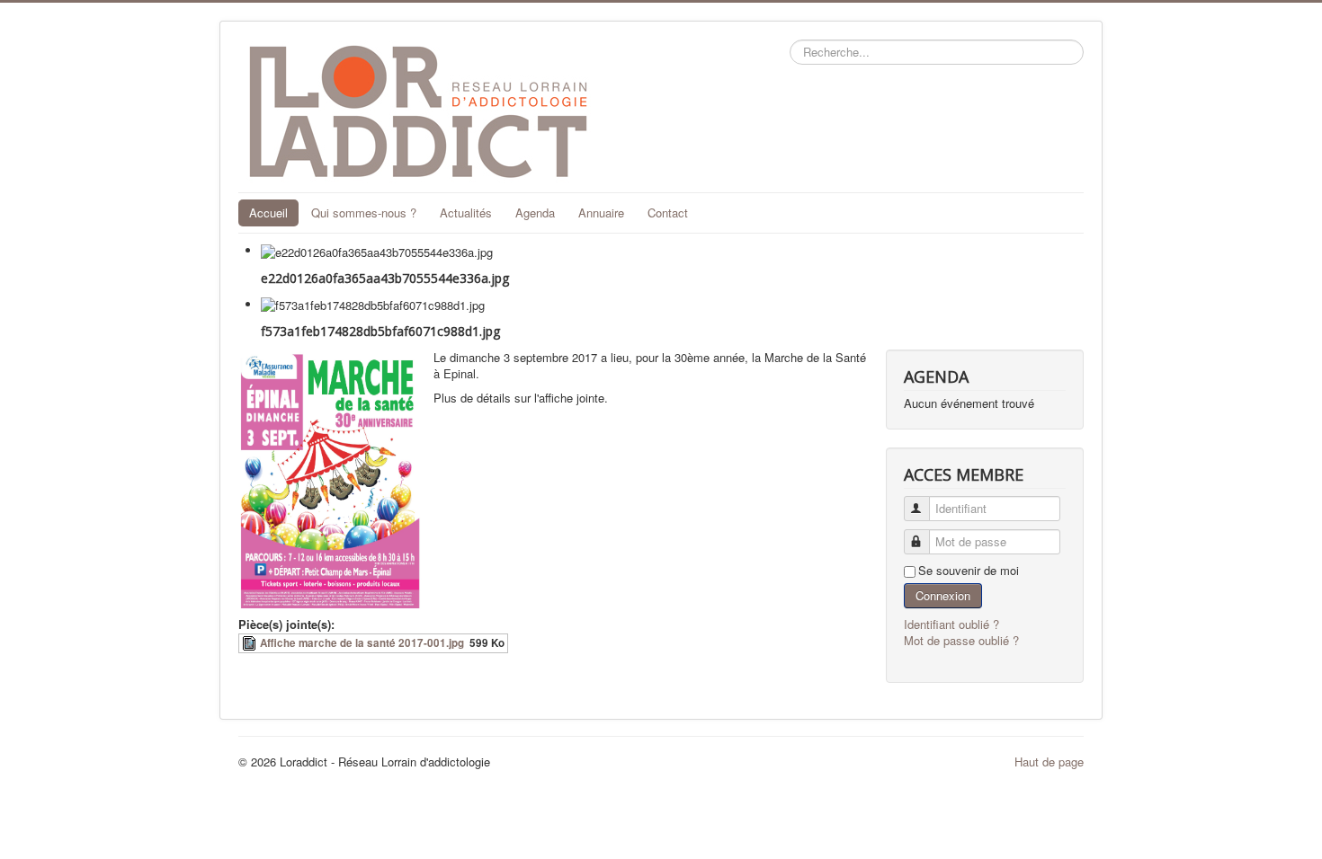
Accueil (268, 212)
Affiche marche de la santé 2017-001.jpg (362, 643)
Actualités (466, 212)
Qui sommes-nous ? (363, 212)
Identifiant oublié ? (951, 624)
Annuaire (601, 212)
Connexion (943, 595)
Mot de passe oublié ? (961, 640)
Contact (668, 212)
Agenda (535, 212)
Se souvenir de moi (968, 570)
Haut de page (1049, 761)
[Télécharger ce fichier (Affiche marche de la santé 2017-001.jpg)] (251, 643)
